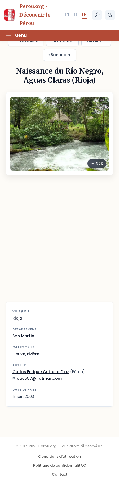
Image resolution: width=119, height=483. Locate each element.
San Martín (23, 336)
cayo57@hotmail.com (39, 378)
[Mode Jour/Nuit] (110, 15)
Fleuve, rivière (25, 354)
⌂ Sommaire (60, 54)
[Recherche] (97, 15)
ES (75, 14)
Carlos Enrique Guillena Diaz (40, 371)
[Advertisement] (59, 242)
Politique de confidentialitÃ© (59, 465)
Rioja (17, 318)
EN (66, 14)
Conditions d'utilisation (59, 456)
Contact (60, 474)
